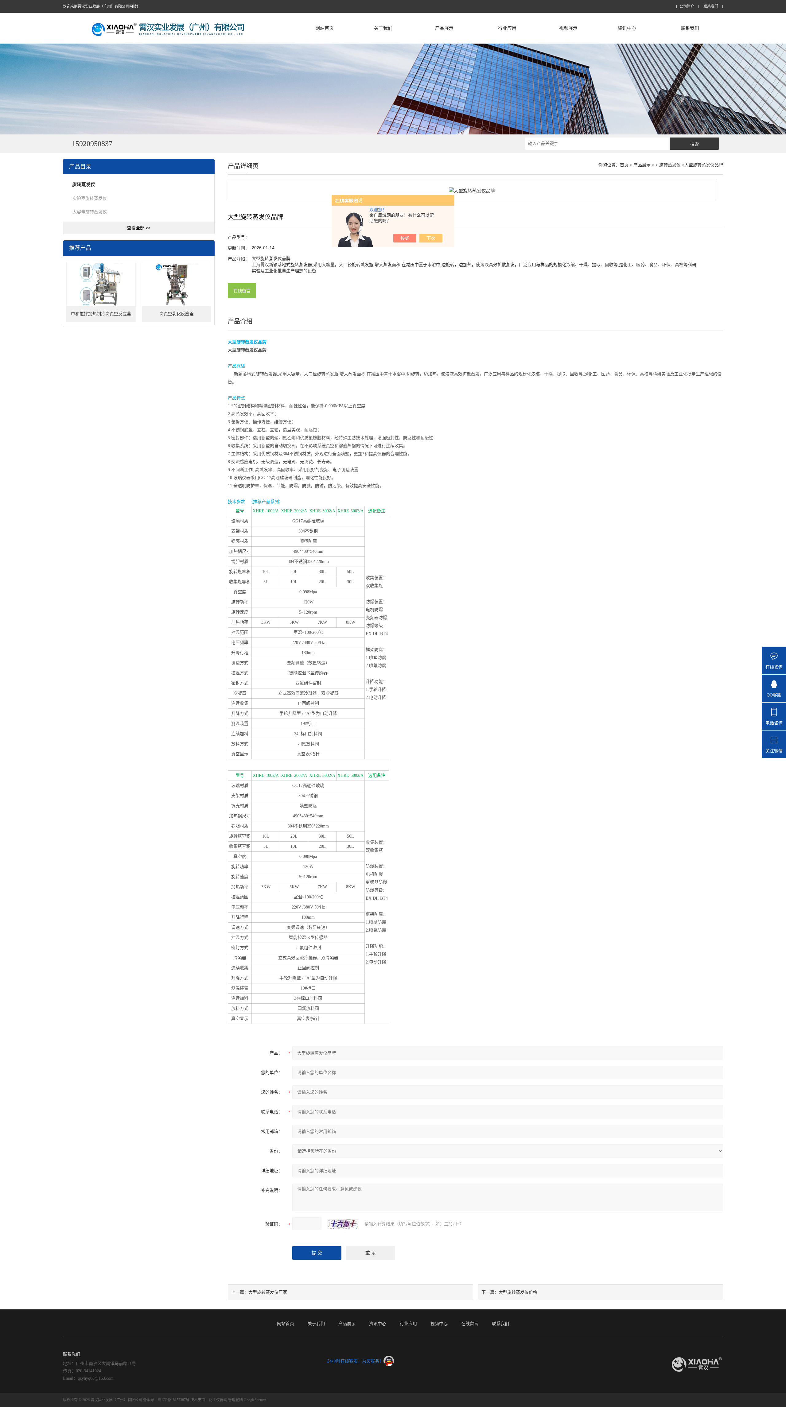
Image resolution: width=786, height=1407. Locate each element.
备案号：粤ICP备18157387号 (166, 1400)
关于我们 (383, 28)
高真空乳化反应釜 (176, 314)
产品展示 (444, 28)
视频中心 (439, 1323)
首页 (624, 165)
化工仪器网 (218, 1400)
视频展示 (568, 28)
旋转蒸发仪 (670, 165)
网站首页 (324, 28)
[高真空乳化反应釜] (176, 284)
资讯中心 (627, 28)
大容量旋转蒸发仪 (89, 211)
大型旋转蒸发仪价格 (518, 1292)
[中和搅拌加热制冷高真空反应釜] (101, 284)
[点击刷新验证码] (343, 1224)
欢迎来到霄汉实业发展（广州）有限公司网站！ (101, 6)
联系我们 (710, 7)
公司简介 (686, 7)
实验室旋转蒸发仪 (89, 198)
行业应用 (507, 28)
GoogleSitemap (255, 1400)
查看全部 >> (138, 227)
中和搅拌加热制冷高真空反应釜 (101, 314)
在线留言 (242, 290)
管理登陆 (235, 1400)
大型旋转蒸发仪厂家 (267, 1292)
